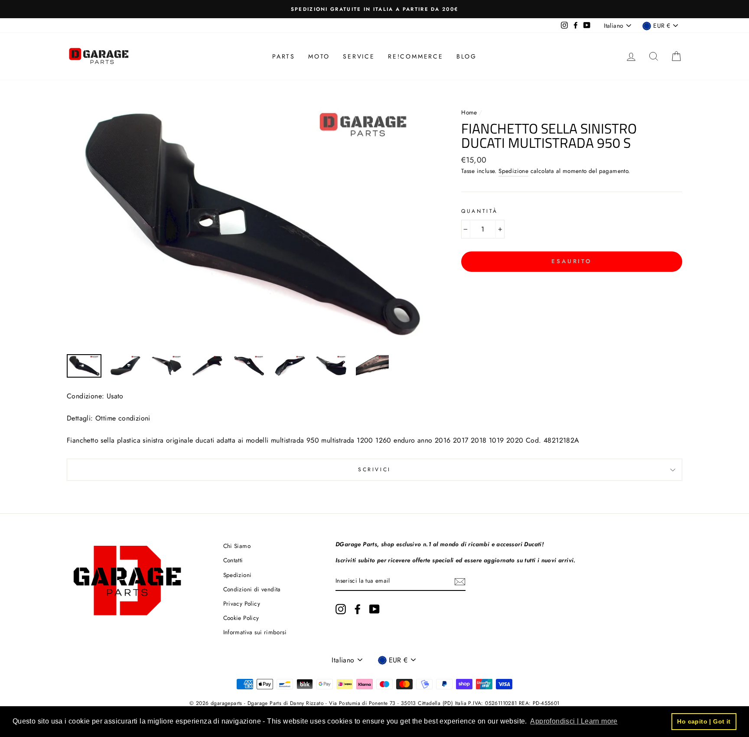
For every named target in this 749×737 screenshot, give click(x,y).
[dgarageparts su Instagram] (340, 609)
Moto (319, 56)
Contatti (233, 560)
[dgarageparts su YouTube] (374, 609)
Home (470, 112)
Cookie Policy (241, 617)
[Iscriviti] (460, 581)
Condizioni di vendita (252, 589)
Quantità (479, 211)
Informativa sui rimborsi (255, 632)
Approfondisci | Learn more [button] (573, 721)
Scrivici (374, 469)
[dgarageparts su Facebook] (357, 609)
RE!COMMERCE (415, 56)
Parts (283, 56)
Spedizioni (237, 575)
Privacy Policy (242, 603)
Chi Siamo (237, 545)
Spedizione (513, 170)
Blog (466, 56)
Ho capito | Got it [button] (703, 721)
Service (359, 56)
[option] (374, 9)
